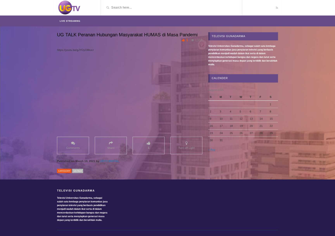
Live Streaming (70, 21)
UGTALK (77, 171)
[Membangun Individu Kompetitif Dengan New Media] (77, 8)
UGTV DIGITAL (109, 161)
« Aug (211, 149)
